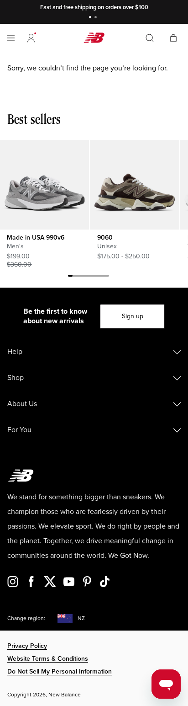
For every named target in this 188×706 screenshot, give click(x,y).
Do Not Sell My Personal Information (59, 671)
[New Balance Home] (94, 37)
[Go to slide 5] (88, 277)
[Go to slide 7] (97, 277)
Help (14, 351)
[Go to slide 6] (93, 277)
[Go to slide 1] (91, 18)
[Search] (149, 38)
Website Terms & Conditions (47, 659)
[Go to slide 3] (79, 277)
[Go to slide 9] (106, 277)
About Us (22, 403)
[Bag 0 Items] (173, 37)
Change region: (26, 618)
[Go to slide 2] (96, 18)
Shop (15, 377)
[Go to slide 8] (102, 277)
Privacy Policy (27, 646)
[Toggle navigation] (11, 38)
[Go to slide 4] (84, 277)
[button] (31, 38)
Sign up (132, 316)
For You (19, 429)
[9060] (134, 184)
